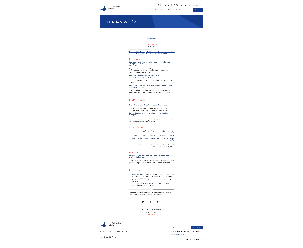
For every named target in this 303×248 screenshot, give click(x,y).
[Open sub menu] (189, 10)
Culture (170, 10)
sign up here (157, 194)
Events (163, 10)
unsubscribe (143, 206)
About (186, 10)
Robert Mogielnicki (140, 174)
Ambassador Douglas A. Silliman (149, 180)
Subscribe (198, 5)
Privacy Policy (103, 241)
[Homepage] (110, 8)
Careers (117, 231)
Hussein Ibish (133, 87)
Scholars (179, 10)
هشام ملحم (171, 132)
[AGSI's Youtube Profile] (168, 5)
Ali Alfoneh (132, 102)
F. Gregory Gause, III (135, 77)
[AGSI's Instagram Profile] (174, 5)
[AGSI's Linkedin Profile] (171, 5)
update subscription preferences (154, 206)
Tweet (153, 201)
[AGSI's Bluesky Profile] (177, 5)
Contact (191, 5)
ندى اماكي (171, 141)
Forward (145, 201)
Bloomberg (142, 87)
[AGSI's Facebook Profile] (166, 5)
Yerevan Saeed (133, 65)
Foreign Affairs (147, 77)
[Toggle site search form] (158, 5)
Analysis (155, 10)
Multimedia (183, 5)
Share (160, 201)
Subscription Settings (177, 234)
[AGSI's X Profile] (163, 5)
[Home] (124, 224)
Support (198, 10)
